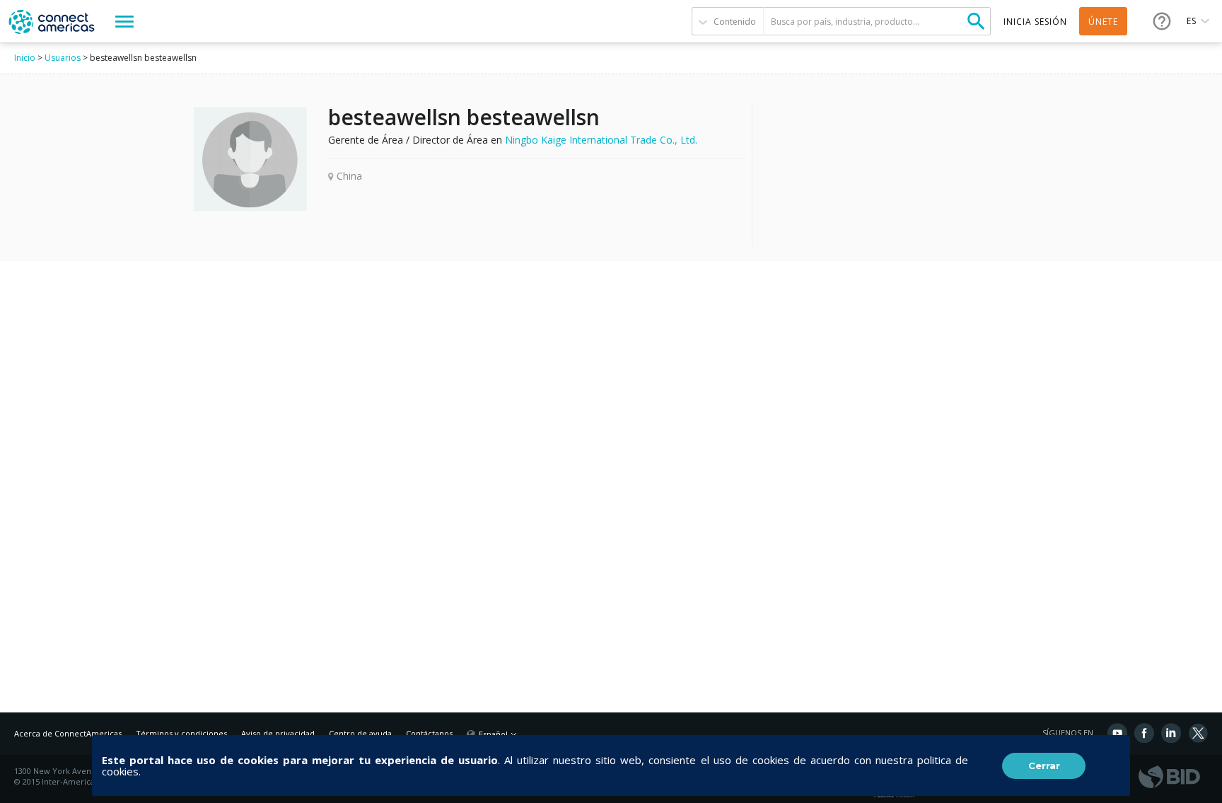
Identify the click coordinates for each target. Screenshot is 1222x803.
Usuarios (63, 58)
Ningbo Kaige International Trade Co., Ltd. (601, 139)
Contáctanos (429, 733)
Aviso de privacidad (278, 733)
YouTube (1117, 733)
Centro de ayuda (360, 733)
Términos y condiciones (181, 733)
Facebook (1144, 733)
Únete (1103, 22)
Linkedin (1171, 733)
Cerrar (1044, 765)
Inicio (24, 58)
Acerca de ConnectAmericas (68, 733)
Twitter (1198, 733)
